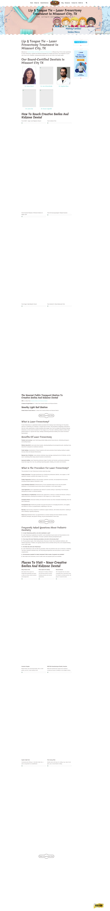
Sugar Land (77, 889)
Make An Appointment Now (46, 415)
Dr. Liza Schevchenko (46, 86)
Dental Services (44, 3)
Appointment (33, 891)
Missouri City (77, 890)
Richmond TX (77, 894)
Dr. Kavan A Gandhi (46, 109)
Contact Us (74, 3)
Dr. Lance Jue (29, 109)
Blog (62, 3)
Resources (67, 3)
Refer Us (80, 3)
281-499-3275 (77, 882)
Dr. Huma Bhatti (29, 86)
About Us (36, 3)
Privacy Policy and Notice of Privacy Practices (77, 897)
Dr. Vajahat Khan (63, 86)
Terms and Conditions (77, 900)
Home (31, 3)
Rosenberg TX (77, 892)
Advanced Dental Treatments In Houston (77, 899)
